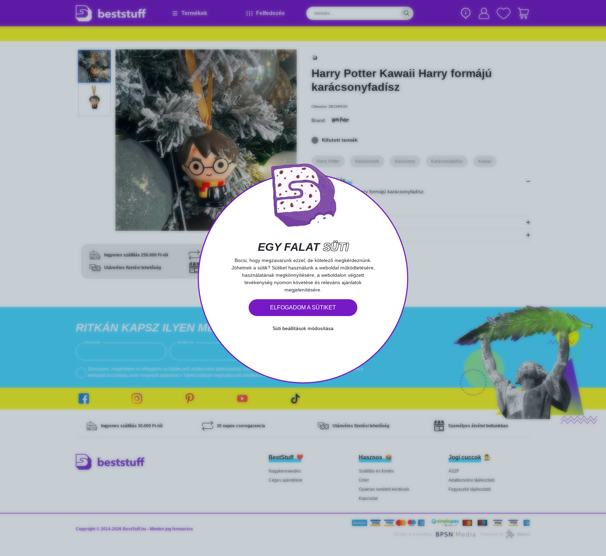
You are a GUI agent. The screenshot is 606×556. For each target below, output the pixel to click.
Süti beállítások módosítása (303, 328)
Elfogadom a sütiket (303, 307)
